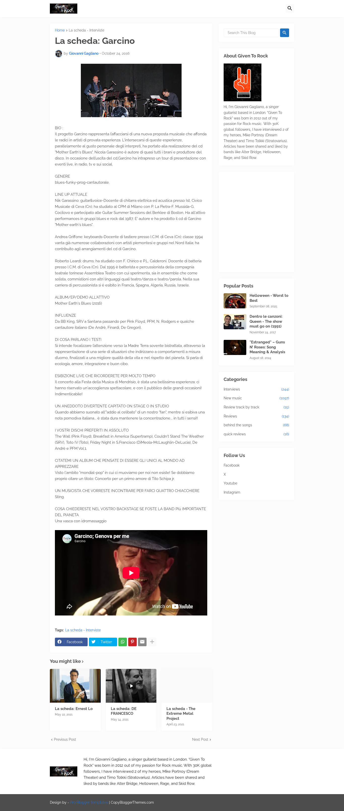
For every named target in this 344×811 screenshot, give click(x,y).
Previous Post (65, 739)
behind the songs (256, 425)
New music (256, 398)
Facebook (231, 465)
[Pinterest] (132, 642)
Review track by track (256, 407)
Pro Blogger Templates (89, 802)
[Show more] (152, 642)
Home (60, 30)
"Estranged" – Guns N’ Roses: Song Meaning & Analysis (267, 347)
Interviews (256, 389)
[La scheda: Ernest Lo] (75, 686)
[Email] (142, 642)
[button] (290, 8)
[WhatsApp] (122, 642)
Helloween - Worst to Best (269, 298)
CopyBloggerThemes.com (132, 802)
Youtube (230, 483)
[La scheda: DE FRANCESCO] (131, 686)
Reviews (256, 416)
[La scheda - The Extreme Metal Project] (186, 686)
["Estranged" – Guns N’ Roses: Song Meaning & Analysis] (235, 347)
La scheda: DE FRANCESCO (123, 711)
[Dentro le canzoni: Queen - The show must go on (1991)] (235, 321)
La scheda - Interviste (86, 30)
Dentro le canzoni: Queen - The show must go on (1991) (266, 321)
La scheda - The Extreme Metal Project (180, 713)
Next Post (200, 739)
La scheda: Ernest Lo (74, 708)
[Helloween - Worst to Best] (235, 300)
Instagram (232, 492)
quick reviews (256, 434)
